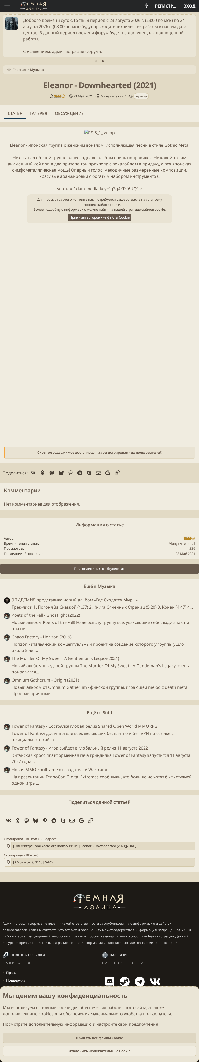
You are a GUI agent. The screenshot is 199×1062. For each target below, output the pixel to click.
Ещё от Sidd (99, 713)
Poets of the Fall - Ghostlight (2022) (46, 615)
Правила (13, 972)
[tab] (96, 61)
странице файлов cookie (145, 209)
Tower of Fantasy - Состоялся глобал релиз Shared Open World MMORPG (85, 726)
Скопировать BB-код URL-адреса (30, 838)
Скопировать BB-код (20, 855)
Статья (15, 113)
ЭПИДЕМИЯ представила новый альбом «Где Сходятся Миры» (75, 600)
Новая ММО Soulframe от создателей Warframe (60, 769)
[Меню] (7, 6)
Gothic (170, 145)
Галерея (38, 113)
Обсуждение (69, 113)
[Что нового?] (146, 6)
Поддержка (15, 980)
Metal (183, 145)
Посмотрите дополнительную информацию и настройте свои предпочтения (80, 1024)
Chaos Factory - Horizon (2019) (42, 637)
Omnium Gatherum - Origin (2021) (45, 680)
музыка (141, 96)
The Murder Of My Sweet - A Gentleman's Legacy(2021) (65, 658)
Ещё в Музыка (99, 586)
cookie (63, 1007)
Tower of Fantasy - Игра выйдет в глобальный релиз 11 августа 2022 (80, 748)
